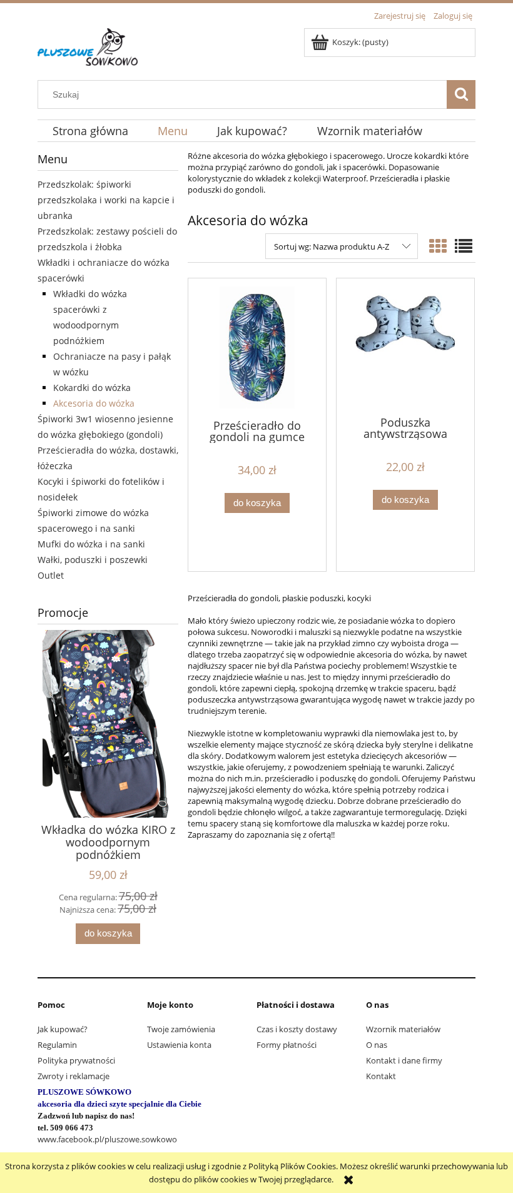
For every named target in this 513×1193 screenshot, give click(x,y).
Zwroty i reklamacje (73, 1076)
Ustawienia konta (179, 1044)
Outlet (51, 575)
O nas (376, 1044)
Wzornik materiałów (403, 1029)
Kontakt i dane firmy (404, 1060)
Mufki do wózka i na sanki (91, 544)
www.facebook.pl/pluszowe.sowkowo (107, 1139)
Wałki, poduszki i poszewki (93, 560)
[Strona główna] (88, 45)
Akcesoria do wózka (94, 403)
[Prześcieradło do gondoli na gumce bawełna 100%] (257, 348)
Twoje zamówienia (181, 1029)
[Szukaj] (461, 94)
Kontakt (381, 1076)
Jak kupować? (63, 1029)
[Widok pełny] (463, 246)
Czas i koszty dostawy (296, 1029)
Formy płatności (286, 1044)
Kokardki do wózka (92, 387)
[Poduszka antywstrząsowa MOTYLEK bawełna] (405, 346)
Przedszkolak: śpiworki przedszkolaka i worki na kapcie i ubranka (106, 199)
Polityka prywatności (76, 1060)
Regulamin (57, 1044)
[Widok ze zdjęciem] (438, 246)
